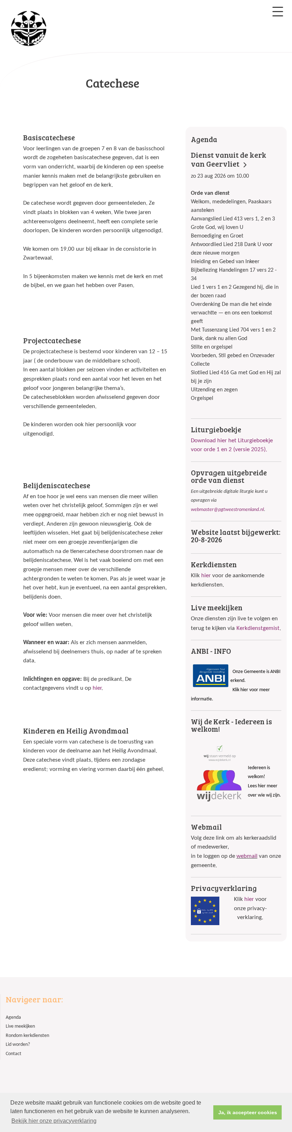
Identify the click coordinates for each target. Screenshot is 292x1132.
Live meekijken (20, 1026)
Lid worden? (18, 1044)
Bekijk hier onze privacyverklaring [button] (54, 1121)
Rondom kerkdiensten (27, 1035)
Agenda (13, 1017)
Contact (13, 1054)
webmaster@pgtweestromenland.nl (227, 509)
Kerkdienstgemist (258, 628)
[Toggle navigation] (277, 12)
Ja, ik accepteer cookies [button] (247, 1112)
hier (97, 688)
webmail (246, 856)
